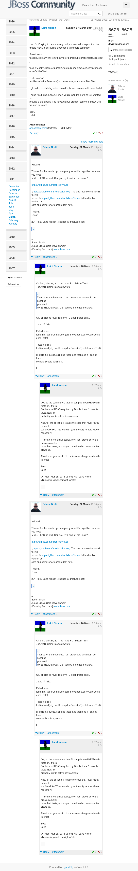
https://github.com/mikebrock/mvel (49, 184)
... (33, 229)
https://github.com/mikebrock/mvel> (52, 191)
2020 (12, 84)
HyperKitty (68, 867)
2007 (12, 268)
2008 (12, 258)
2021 (12, 74)
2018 (12, 105)
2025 (12, 32)
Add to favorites (120, 64)
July (11, 203)
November (14, 189)
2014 (12, 147)
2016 (12, 126)
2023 (12, 53)
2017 (12, 116)
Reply (35, 133)
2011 (12, 179)
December (14, 186)
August (12, 200)
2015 (12, 137)
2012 (12, 168)
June (11, 206)
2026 (12, 21)
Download (15, 284)
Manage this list (118, 13)
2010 (12, 237)
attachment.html (38, 128)
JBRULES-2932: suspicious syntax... (110, 19)
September (14, 196)
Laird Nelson (48, 27)
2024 (12, 42)
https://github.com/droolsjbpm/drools (61, 198)
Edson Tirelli (50, 147)
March (12, 216)
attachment (49, 256)
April (11, 213)
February (13, 220)
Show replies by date (92, 141)
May (11, 210)
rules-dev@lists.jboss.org (118, 42)
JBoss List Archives (94, 5)
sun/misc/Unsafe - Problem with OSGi (49, 19)
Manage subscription (122, 49)
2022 (12, 63)
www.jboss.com (62, 249)
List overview (16, 277)
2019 (12, 95)
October (13, 193)
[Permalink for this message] (102, 30)
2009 (12, 247)
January (13, 223)
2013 (12, 158)
